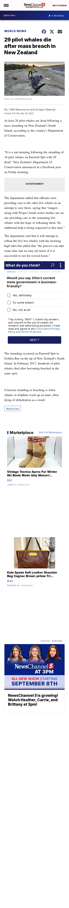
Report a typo (12, 408)
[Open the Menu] (6, 5)
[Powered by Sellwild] (57, 641)
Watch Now (59, 5)
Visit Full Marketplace (50, 432)
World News (15, 31)
